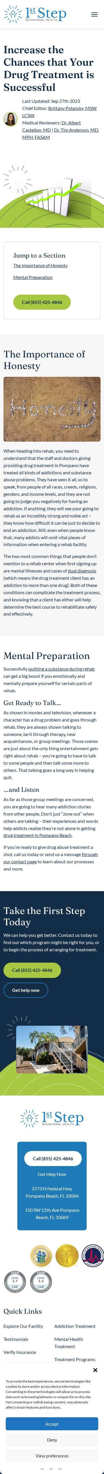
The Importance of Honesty (40, 265)
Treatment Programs (74, 1359)
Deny (52, 1439)
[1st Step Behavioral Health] (35, 14)
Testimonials (15, 1339)
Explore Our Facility (23, 1326)
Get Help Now (52, 1174)
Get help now (26, 990)
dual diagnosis (82, 570)
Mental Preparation (33, 277)
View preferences (52, 1455)
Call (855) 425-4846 (42, 302)
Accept (52, 1424)
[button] (95, 1370)
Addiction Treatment (75, 1326)
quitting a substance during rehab (61, 668)
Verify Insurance (19, 1352)
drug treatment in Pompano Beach (37, 835)
